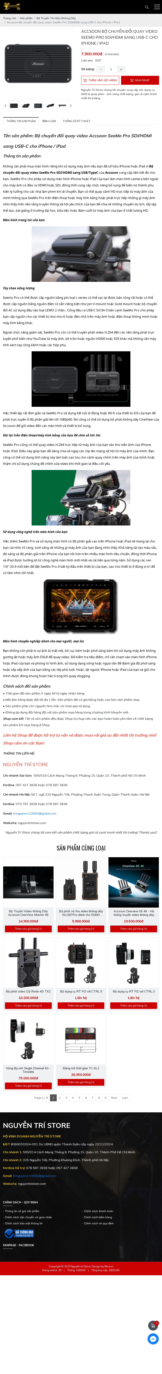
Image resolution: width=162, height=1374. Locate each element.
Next (114, 1098)
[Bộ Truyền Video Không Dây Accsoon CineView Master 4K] (28, 882)
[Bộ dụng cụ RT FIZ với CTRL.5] (81, 963)
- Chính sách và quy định (98, 1223)
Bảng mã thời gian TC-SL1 (81, 1068)
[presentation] (5, 105)
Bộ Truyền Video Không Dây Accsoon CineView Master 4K (28, 913)
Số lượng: (88, 69)
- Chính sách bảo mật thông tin (23, 1223)
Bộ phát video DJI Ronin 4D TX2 (28, 991)
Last (125, 1098)
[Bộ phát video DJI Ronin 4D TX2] (28, 963)
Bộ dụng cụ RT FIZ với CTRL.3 (134, 991)
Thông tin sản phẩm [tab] (21, 121)
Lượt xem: (87, 60)
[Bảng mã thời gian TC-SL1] (81, 1039)
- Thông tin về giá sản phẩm (21, 1211)
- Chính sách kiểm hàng (97, 1217)
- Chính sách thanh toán (97, 1211)
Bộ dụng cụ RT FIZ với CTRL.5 (81, 991)
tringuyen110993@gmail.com (34, 813)
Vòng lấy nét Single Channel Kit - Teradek (28, 1070)
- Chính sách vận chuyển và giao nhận (27, 1217)
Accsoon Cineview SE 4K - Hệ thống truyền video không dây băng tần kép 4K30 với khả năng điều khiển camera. (134, 913)
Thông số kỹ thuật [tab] (77, 121)
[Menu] (157, 7)
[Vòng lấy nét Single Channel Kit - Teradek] (28, 1039)
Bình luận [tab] (49, 121)
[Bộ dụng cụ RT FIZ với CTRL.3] (133, 963)
